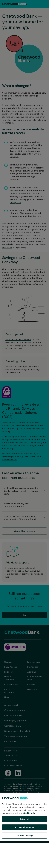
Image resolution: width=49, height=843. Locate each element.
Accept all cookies (24, 827)
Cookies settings (24, 835)
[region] (24, 817)
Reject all (24, 819)
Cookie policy (30, 813)
